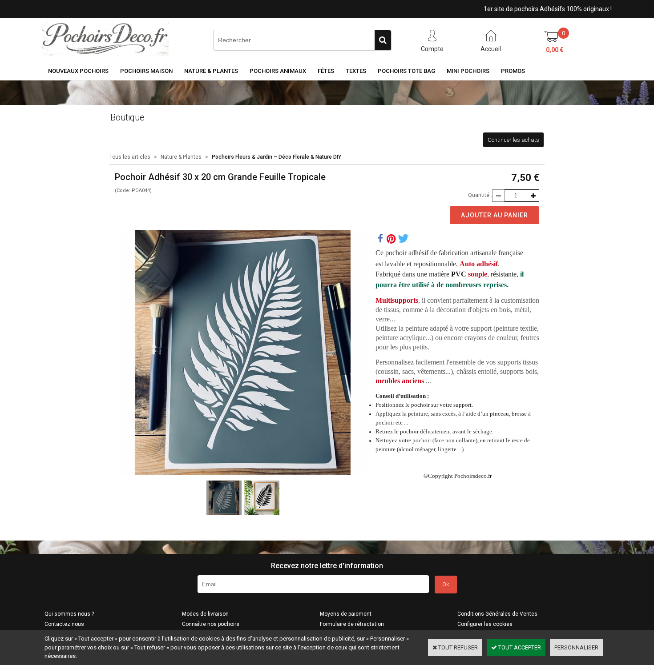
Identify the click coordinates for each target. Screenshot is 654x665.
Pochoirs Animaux (278, 71)
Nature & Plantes (211, 71)
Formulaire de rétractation (352, 624)
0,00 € (554, 49)
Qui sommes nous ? (69, 614)
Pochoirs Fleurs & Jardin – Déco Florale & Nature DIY (276, 157)
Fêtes (326, 71)
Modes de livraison (205, 614)
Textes (356, 71)
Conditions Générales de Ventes (497, 614)
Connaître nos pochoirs (210, 624)
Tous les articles (129, 157)
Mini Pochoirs (468, 71)
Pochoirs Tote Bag (406, 71)
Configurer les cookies (485, 624)
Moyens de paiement (345, 614)
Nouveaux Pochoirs (78, 71)
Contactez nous (64, 624)
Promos (513, 71)
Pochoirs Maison (146, 71)
